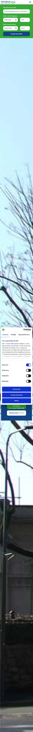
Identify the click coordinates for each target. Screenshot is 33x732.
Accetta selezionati (16, 395)
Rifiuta (17, 400)
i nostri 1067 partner (12, 343)
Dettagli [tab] (13, 334)
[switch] (28, 370)
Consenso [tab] (5, 334)
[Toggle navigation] (30, 2)
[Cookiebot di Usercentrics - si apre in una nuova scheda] (23, 330)
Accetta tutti (16, 389)
